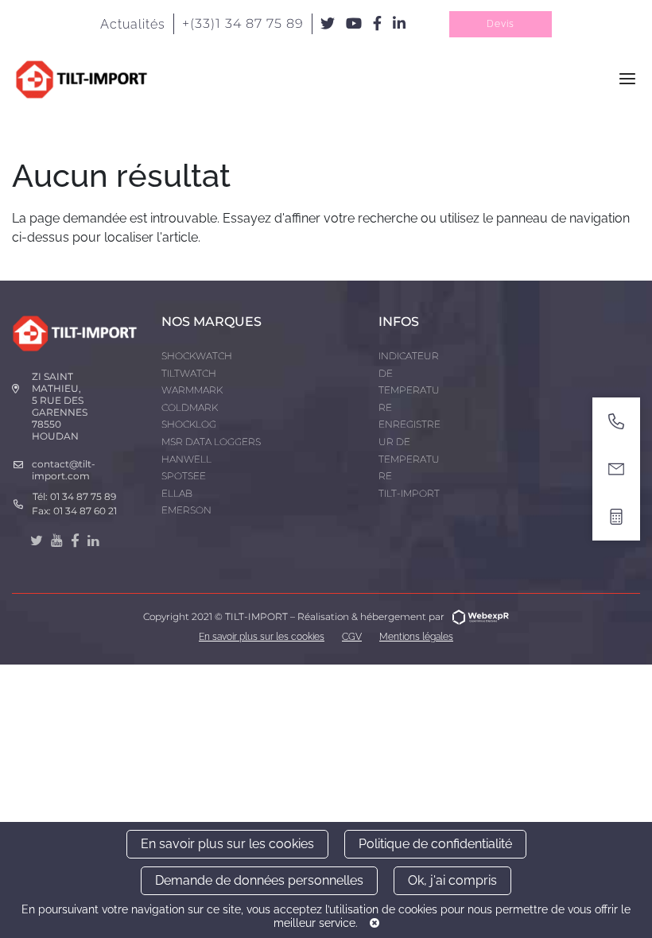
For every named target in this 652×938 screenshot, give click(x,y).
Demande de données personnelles (259, 880)
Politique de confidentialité (435, 843)
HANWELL (186, 459)
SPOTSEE (183, 476)
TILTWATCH (188, 373)
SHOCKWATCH (196, 356)
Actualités (132, 24)
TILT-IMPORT (409, 493)
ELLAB (176, 493)
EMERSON (186, 510)
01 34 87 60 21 (85, 511)
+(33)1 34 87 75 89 (243, 23)
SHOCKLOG (188, 424)
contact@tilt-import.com (63, 470)
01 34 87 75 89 (83, 496)
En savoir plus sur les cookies (227, 843)
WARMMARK (192, 390)
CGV (352, 636)
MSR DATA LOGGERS (211, 442)
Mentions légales (416, 636)
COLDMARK (189, 407)
